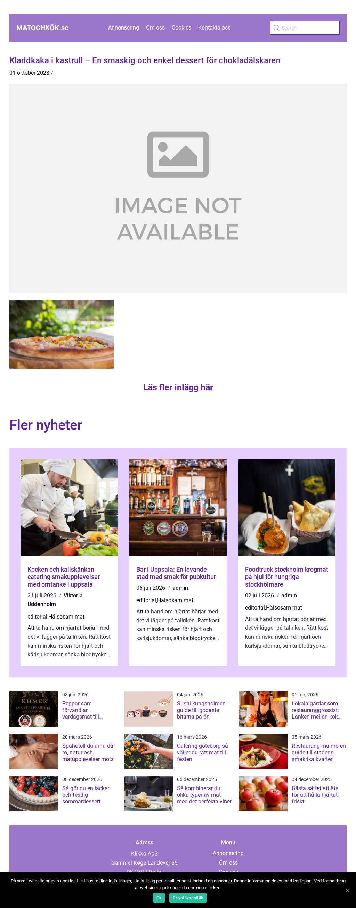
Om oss (155, 27)
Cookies (181, 27)
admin (180, 587)
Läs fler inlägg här (178, 387)
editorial (37, 616)
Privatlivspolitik (188, 897)
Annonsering (123, 27)
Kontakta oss (214, 27)
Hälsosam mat (66, 616)
